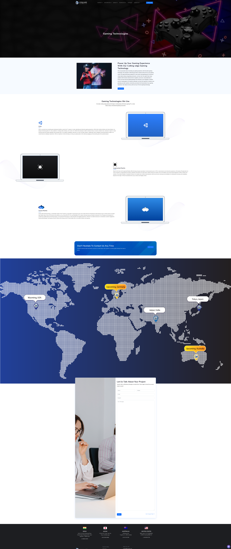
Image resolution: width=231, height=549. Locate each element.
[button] (228, 546)
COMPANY (99, 2)
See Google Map (149, 514)
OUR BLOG (130, 2)
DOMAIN (115, 2)
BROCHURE (150, 2)
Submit (119, 514)
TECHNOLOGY (122, 2)
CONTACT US (136, 2)
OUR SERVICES (107, 2)
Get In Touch (120, 88)
